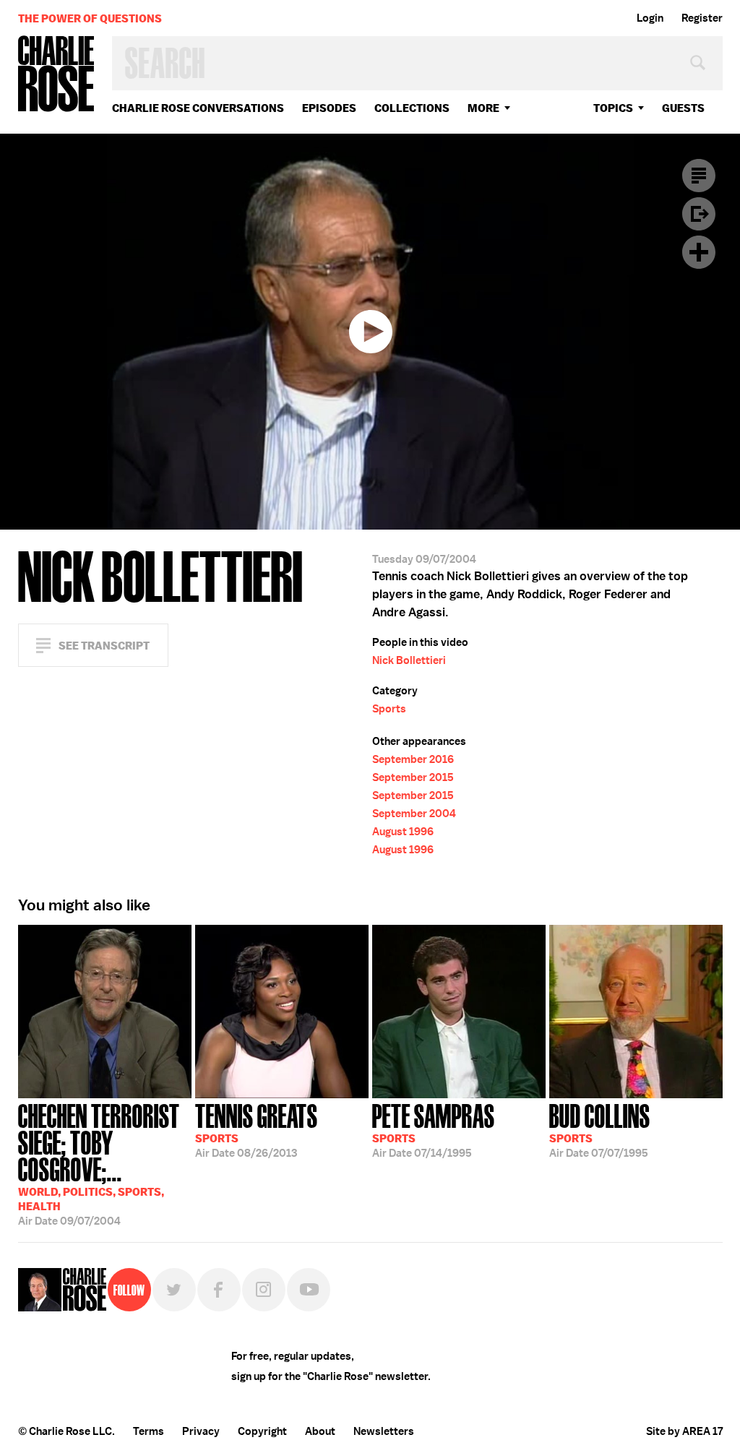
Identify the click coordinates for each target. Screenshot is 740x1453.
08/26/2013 (256, 1129)
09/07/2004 (99, 1163)
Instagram (263, 1289)
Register (702, 18)
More (483, 108)
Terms (148, 1431)
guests (683, 108)
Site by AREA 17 (684, 1431)
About (320, 1431)
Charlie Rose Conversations (198, 108)
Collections (411, 108)
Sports (389, 709)
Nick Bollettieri (409, 660)
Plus (698, 252)
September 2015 (413, 777)
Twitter (174, 1289)
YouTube (308, 1289)
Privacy (201, 1431)
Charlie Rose (56, 74)
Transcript (698, 175)
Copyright (262, 1431)
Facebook (219, 1289)
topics (613, 108)
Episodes (329, 108)
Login (650, 18)
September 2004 (414, 813)
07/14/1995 (433, 1129)
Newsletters (383, 1431)
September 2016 (413, 759)
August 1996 (403, 831)
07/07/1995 (599, 1129)
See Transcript (104, 645)
